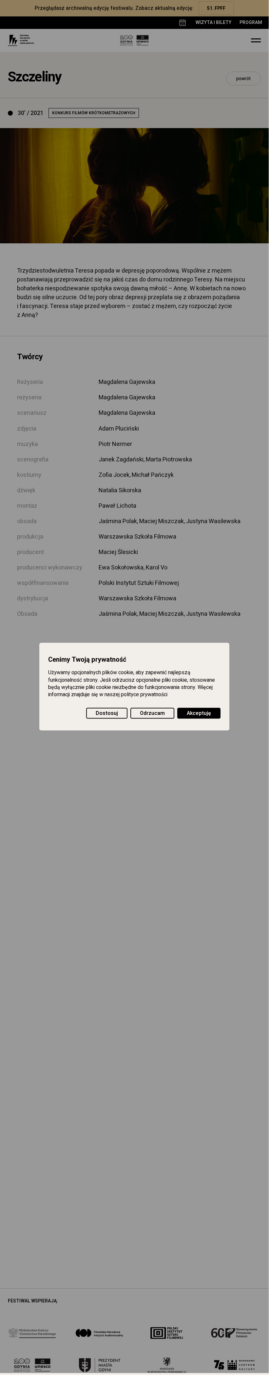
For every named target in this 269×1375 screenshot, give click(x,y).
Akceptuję (199, 713)
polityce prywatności (144, 695)
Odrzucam (152, 713)
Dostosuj (107, 713)
